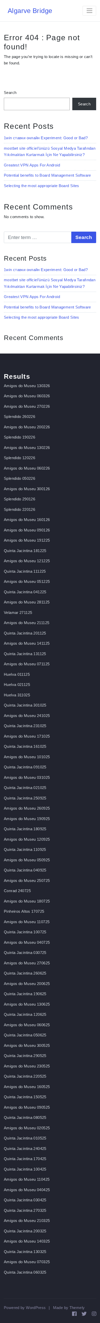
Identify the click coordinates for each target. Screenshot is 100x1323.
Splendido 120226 (19, 458)
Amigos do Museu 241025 (27, 715)
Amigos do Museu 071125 (26, 664)
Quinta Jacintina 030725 (25, 952)
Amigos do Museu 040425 (27, 1190)
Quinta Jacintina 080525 (25, 1117)
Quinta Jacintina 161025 (25, 746)
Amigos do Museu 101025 (27, 757)
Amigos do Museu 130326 (27, 386)
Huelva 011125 (17, 674)
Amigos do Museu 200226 (27, 427)
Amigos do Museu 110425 (26, 1179)
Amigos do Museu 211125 (26, 623)
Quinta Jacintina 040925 (25, 870)
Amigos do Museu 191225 (27, 540)
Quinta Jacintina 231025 (25, 726)
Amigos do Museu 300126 (27, 489)
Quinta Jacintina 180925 (25, 829)
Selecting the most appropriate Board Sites (41, 186)
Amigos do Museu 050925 (27, 860)
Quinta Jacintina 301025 (25, 705)
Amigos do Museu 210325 (27, 1220)
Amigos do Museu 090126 (27, 530)
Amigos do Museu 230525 (27, 1066)
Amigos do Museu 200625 (27, 983)
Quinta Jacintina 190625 (25, 994)
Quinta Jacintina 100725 (25, 932)
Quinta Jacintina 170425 (25, 1159)
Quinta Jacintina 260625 (25, 973)
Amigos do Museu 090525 (27, 1107)
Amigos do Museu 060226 (27, 468)
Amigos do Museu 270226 (27, 406)
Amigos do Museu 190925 (27, 819)
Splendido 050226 (19, 478)
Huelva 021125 (17, 684)
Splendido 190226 (19, 437)
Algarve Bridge (30, 11)
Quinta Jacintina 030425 (25, 1200)
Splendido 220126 (19, 509)
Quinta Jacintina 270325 (25, 1210)
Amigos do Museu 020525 (27, 1128)
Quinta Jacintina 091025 (25, 767)
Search (10, 92)
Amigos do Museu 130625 (27, 1004)
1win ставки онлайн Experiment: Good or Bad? (46, 138)
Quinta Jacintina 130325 (25, 1251)
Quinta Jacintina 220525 (25, 1076)
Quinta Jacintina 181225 (25, 550)
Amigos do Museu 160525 (27, 1087)
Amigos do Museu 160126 (27, 519)
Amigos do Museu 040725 (27, 942)
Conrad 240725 (17, 891)
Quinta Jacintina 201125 (25, 633)
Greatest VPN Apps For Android (32, 165)
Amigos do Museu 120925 (27, 839)
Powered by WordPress (25, 1307)
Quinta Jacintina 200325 (25, 1231)
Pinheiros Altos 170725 (24, 911)
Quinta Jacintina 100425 (25, 1169)
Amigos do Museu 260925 (27, 808)
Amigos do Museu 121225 (27, 561)
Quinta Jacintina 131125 (25, 654)
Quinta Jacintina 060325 (25, 1272)
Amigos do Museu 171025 (27, 736)
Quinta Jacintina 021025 (25, 787)
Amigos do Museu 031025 (27, 777)
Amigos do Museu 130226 (27, 447)
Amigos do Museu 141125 (26, 643)
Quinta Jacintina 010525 (25, 1138)
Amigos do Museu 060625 (27, 1025)
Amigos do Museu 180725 (27, 901)
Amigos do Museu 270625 (27, 963)
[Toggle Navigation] (89, 11)
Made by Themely (69, 1307)
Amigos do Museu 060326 (27, 396)
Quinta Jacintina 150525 (25, 1097)
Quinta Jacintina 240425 (25, 1148)
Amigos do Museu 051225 (27, 581)
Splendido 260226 (19, 416)
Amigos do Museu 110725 (26, 922)
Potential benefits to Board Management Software (47, 175)
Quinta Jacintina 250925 (25, 798)
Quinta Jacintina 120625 (25, 1014)
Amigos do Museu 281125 (26, 602)
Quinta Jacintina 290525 (25, 1055)
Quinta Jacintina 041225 (25, 592)
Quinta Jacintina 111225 (25, 571)
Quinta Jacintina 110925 (25, 849)
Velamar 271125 (18, 612)
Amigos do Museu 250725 (27, 880)
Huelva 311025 (17, 695)
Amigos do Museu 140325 (27, 1241)
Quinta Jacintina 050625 (25, 1035)
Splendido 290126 (19, 499)
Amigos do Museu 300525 (27, 1045)
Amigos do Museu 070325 (27, 1262)
